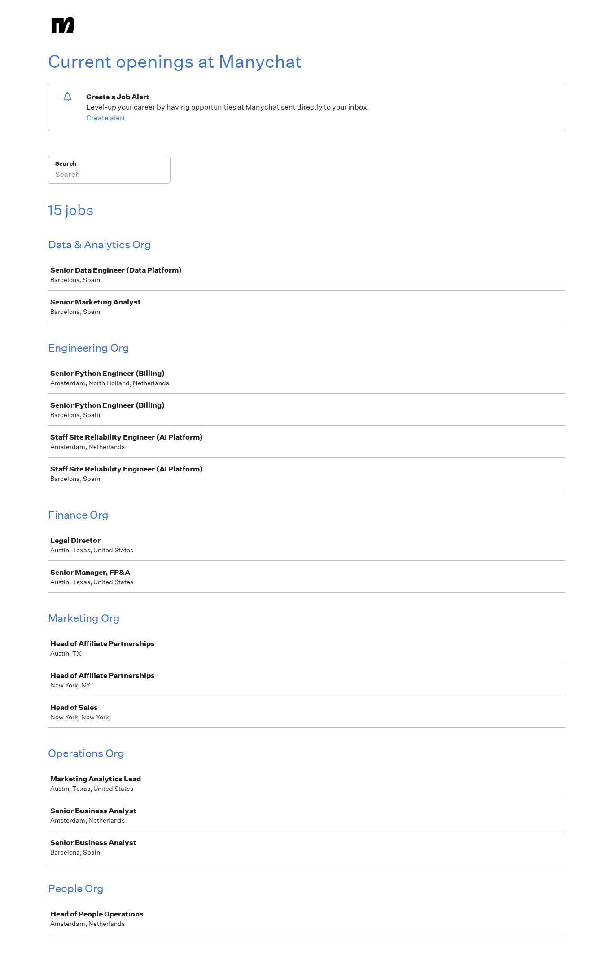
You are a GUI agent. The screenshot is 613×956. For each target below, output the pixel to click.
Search (65, 163)
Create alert (105, 118)
